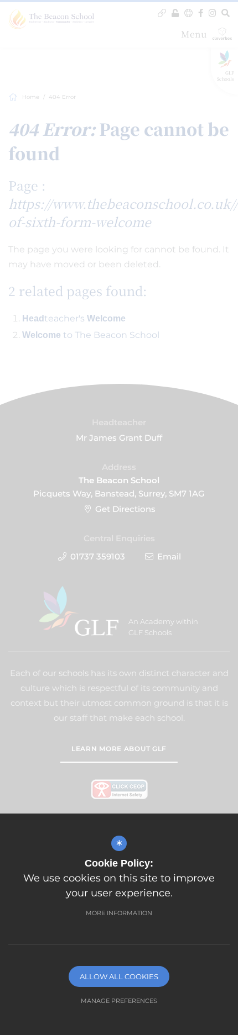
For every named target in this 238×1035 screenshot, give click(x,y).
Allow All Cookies (119, 976)
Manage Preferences (119, 1001)
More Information (119, 913)
